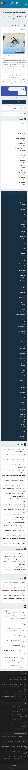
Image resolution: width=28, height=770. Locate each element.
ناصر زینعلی (23, 368)
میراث (24, 404)
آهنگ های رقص (22, 158)
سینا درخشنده (22, 348)
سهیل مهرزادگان (22, 263)
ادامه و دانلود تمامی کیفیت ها (13, 102)
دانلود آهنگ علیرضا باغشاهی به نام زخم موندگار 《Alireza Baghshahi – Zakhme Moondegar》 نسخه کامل (14, 521)
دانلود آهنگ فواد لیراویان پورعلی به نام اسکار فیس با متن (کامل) (14, 682)
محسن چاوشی (22, 200)
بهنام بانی (23, 290)
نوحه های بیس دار (21, 124)
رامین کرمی (23, 304)
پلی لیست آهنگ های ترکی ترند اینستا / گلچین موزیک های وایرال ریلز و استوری (14, 455)
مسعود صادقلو (22, 241)
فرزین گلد (23, 373)
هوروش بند (23, 287)
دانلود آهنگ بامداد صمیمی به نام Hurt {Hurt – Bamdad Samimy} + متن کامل (14, 698)
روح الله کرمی (22, 292)
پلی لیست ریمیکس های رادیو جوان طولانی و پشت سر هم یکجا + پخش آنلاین (13, 476)
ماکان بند (23, 268)
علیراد (24, 334)
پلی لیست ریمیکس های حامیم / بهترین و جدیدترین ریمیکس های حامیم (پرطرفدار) (14, 466)
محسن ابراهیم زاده (21, 270)
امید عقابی (23, 341)
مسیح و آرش (22, 409)
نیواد (24, 346)
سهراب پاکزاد (22, 329)
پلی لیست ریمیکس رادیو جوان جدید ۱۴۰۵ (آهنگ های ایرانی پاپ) (14, 531)
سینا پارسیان (22, 380)
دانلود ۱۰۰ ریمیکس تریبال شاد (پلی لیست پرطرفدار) (15, 536)
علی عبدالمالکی (22, 417)
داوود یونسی (22, 414)
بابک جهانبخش (22, 392)
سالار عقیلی (23, 253)
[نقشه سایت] (15, 765)
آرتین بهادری (22, 436)
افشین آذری (23, 387)
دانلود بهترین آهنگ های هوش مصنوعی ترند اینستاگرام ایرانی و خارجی (13, 591)
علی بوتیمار (23, 322)
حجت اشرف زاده (22, 331)
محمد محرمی (23, 217)
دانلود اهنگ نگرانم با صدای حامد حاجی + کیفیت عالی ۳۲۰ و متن (14, 692)
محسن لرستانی (22, 219)
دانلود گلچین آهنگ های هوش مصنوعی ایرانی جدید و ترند (14, 588)
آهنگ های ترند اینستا (19, 114)
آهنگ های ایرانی (22, 177)
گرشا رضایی (23, 248)
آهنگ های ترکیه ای (21, 168)
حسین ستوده (22, 343)
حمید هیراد (23, 246)
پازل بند (23, 412)
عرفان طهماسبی (22, 207)
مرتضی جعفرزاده (22, 234)
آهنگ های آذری (22, 182)
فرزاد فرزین (23, 300)
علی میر (23, 375)
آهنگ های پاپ (22, 170)
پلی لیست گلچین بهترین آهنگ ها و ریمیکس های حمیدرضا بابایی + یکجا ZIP (14, 510)
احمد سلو (23, 307)
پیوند (24, 434)
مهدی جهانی (23, 397)
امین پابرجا (23, 431)
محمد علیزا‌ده (22, 363)
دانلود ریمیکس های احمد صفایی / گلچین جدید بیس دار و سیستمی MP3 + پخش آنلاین (14, 450)
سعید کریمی (23, 390)
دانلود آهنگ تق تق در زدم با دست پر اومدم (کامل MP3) (14, 595)
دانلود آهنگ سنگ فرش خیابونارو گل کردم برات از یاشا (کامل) (14, 599)
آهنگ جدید (23, 185)
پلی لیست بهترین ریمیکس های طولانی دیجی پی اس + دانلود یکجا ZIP (14, 460)
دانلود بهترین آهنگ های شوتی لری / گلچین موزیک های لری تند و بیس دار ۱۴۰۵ (14, 563)
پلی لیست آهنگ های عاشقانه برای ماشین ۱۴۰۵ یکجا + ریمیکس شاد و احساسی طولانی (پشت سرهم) (15, 557)
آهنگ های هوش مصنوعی (20, 138)
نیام (24, 317)
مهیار (24, 214)
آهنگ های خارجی (22, 163)
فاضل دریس (22, 407)
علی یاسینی (23, 261)
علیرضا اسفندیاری (22, 429)
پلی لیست (23, 131)
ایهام (24, 385)
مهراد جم (23, 419)
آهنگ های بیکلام (22, 172)
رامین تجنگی (22, 226)
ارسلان (24, 336)
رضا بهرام (23, 256)
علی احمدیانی (22, 202)
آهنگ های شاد (22, 153)
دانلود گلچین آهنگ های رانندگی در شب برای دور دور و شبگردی (15, 570)
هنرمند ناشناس (22, 197)
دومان (24, 282)
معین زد (23, 251)
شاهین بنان (23, 426)
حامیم (24, 243)
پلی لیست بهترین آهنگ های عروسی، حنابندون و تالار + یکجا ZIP (14, 481)
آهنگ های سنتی (22, 155)
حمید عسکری (22, 258)
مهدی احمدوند (22, 229)
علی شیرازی (23, 302)
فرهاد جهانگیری (22, 278)
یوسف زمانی (23, 212)
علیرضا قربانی (22, 209)
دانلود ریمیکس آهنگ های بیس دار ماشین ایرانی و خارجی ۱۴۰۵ (14, 500)
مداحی (24, 126)
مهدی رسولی (22, 224)
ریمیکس (23, 128)
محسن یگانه (23, 378)
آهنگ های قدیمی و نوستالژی (20, 148)
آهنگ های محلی (22, 141)
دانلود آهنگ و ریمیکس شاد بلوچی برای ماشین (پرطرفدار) (14, 543)
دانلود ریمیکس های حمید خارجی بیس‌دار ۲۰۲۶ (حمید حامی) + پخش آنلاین (14, 471)
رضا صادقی (23, 222)
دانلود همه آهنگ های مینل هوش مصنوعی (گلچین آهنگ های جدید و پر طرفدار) (13, 583)
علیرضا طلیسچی (22, 297)
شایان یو (23, 351)
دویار (24, 370)
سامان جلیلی (23, 231)
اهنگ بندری (23, 136)
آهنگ (24, 187)
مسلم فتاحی (23, 273)
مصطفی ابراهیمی (22, 239)
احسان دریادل (22, 358)
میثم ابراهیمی (22, 236)
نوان (24, 295)
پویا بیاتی (23, 395)
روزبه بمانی (23, 361)
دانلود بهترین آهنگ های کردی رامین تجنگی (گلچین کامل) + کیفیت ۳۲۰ (14, 526)
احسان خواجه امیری (21, 326)
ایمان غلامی (23, 424)
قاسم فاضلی (23, 421)
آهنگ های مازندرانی (21, 143)
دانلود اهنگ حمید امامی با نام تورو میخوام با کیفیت (17, 694)
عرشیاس (23, 400)
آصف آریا (23, 383)
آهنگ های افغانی (22, 180)
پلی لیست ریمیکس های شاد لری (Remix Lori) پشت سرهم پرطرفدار (14, 489)
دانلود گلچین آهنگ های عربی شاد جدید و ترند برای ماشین (14, 567)
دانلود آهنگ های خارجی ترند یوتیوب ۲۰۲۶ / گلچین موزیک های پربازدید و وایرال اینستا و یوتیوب (13, 494)
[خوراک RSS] (13, 765)
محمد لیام (23, 319)
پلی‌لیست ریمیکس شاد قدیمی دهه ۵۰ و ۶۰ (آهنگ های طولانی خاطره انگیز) (13, 539)
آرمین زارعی (23, 324)
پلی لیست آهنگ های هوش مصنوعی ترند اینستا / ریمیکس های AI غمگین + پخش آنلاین (14, 516)
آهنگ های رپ (22, 160)
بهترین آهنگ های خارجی (18, 108)
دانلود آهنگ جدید (14, 768)
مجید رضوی (23, 204)
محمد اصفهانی (22, 356)
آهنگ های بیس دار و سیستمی (19, 175)
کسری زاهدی (22, 275)
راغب (24, 265)
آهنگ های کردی (22, 146)
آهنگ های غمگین (22, 150)
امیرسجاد (23, 339)
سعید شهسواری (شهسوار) (20, 314)
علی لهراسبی (23, 365)
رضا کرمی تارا (22, 312)
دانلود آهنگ (21, 93)
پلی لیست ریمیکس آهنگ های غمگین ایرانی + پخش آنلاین (14, 486)
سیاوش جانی (22, 402)
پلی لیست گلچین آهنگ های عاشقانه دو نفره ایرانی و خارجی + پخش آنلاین (14, 505)
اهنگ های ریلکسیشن (21, 133)
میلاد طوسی (23, 439)
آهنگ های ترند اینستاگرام (20, 165)
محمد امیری (23, 285)
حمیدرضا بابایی (22, 309)
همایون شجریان (22, 353)
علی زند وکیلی (22, 280)
